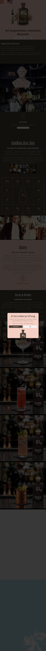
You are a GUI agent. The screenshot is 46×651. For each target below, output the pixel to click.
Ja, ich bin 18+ (16, 326)
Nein (30, 326)
